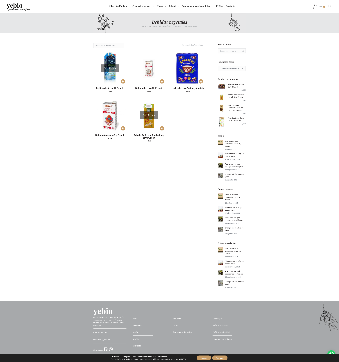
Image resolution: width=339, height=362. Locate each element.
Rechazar (220, 358)
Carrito (176, 325)
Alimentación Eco (118, 6)
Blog (220, 6)
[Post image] (220, 142)
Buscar (243, 50)
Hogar (160, 6)
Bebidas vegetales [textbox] (229, 68)
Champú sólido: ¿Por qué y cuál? (234, 175)
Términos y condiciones (222, 339)
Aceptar (204, 358)
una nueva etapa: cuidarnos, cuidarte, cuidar (233, 143)
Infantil (172, 6)
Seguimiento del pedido (182, 332)
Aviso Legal (217, 318)
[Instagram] (111, 350)
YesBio (136, 339)
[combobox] (232, 68)
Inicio (135, 318)
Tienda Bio (137, 325)
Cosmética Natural (141, 6)
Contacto (230, 6)
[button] (162, 81)
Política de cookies (220, 325)
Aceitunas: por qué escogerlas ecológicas (234, 165)
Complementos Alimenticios (196, 6)
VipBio (135, 332)
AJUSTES (182, 359)
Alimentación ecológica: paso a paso (234, 154)
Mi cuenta (177, 318)
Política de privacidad (221, 332)
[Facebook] (106, 350)
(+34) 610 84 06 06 (100, 332)
